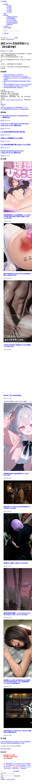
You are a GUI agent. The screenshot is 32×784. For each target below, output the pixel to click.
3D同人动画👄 (7, 27)
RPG (3, 743)
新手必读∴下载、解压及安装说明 (12, 395)
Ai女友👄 (6, 26)
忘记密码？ (12, 779)
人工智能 (22, 743)
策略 (28, 741)
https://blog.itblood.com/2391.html (15, 99)
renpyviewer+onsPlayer (12, 21)
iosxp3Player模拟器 (11, 20)
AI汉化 (20, 741)
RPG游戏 (9, 5)
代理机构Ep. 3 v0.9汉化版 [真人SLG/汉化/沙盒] (16, 76)
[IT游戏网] (3, 1)
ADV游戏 (9, 10)
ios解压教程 (10, 24)
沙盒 (11, 743)
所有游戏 (6, 4)
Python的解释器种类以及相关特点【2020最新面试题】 (15, 109)
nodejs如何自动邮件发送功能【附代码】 (13, 132)
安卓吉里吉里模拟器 (12, 23)
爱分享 (2, 51)
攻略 (5, 13)
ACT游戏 (9, 9)
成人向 (6, 743)
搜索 (16, 37)
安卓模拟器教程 (11, 18)
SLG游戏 (9, 7)
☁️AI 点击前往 (15, 766)
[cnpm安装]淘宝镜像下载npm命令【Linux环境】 (16, 144)
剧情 (26, 741)
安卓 (2, 741)
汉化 (13, 741)
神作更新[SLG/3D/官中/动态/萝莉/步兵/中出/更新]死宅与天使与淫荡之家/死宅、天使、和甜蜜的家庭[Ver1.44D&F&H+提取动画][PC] (17, 681)
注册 (8, 779)
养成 (5, 741)
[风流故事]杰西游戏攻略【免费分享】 (13, 87)
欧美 (8, 741)
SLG (23, 741)
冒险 (9, 743)
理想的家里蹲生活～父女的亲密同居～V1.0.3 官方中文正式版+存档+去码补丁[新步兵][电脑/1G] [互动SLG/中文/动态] (17, 216)
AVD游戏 (9, 12)
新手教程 (6, 15)
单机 (10, 741)
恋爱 (18, 743)
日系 (15, 741)
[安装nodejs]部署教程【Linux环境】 (12, 138)
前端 (11, 51)
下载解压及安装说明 (12, 16)
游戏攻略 (15, 743)
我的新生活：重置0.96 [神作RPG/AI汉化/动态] (16, 563)
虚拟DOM (3, 104)
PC (3, 741)
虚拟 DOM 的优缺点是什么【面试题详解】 (12, 107)
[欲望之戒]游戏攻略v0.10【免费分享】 (14, 74)
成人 (17, 741)
